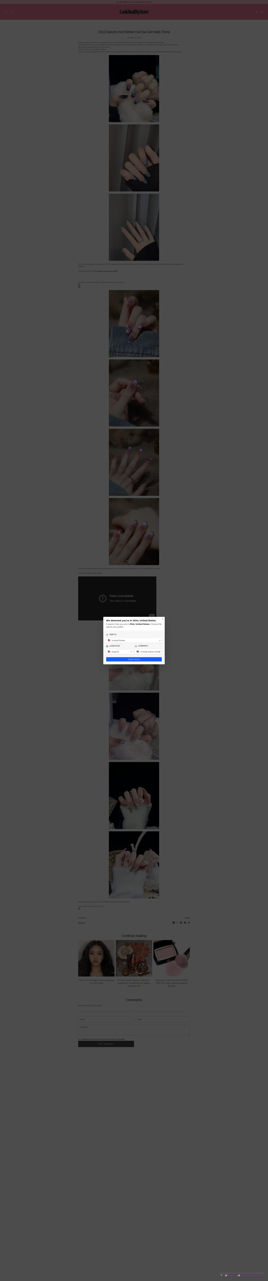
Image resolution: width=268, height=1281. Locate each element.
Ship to (113, 634)
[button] (242, 1275)
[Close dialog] (162, 618)
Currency (143, 646)
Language (114, 646)
